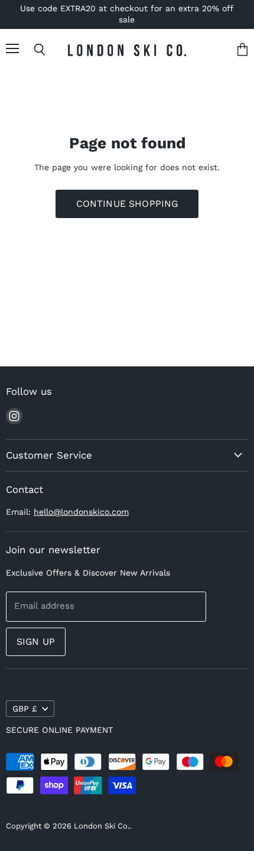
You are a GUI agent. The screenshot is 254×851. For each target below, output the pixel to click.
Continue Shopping (127, 203)
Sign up (36, 641)
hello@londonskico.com (81, 512)
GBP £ (24, 708)
